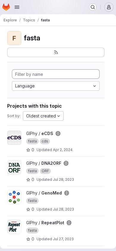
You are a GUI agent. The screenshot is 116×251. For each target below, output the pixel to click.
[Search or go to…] (92, 7)
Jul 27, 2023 (63, 239)
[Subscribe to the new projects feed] (55, 52)
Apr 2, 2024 (63, 150)
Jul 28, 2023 (63, 179)
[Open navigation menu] (17, 7)
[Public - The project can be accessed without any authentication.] (58, 133)
